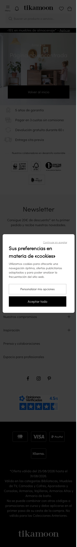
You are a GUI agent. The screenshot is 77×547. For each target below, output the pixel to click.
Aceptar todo (37, 301)
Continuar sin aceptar (55, 242)
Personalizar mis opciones (37, 289)
